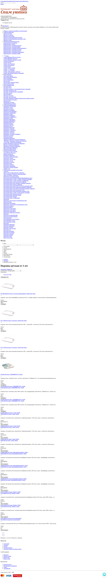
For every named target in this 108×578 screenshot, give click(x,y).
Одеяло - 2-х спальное (9, 70)
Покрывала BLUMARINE (10, 111)
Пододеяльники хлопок (9, 221)
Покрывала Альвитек (9, 129)
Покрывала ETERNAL (9, 115)
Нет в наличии (4, 424)
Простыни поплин (8, 235)
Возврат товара (7, 556)
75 (8, 274)
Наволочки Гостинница (9, 203)
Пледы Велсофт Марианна (10, 77)
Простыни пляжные (9, 233)
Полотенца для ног (8, 160)
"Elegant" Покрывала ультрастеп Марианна (14, 139)
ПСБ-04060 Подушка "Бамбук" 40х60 (10, 493)
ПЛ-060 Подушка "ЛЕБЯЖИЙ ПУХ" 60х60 (11, 374)
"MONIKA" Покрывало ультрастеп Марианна (15, 140)
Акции (5, 567)
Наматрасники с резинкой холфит (12, 53)
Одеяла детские (7, 62)
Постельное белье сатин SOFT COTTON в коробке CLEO (18, 186)
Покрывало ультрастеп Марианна (12, 146)
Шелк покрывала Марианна (11, 147)
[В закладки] (1, 295)
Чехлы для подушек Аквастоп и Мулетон (14, 172)
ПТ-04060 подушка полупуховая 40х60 (10, 519)
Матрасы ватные (8, 33)
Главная (5, 259)
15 (4, 274)
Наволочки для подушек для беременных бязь (15, 200)
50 (7, 274)
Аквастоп (6, 171)
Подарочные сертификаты (10, 565)
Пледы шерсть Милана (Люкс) (11, 82)
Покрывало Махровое (9, 155)
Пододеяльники (7, 217)
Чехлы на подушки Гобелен (10, 216)
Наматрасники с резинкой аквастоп (12, 45)
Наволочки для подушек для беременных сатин (15, 204)
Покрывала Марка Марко (10, 148)
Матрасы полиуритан (9, 36)
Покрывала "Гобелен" (9, 131)
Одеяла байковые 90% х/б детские (12, 57)
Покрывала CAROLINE (10, 113)
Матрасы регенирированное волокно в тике (15, 39)
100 (10, 274)
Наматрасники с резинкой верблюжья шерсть (15, 48)
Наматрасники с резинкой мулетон (12, 50)
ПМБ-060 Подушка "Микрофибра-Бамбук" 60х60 (13, 480)
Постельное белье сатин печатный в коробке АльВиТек (17, 187)
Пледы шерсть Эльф (9, 83)
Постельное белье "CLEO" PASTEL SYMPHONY (16, 180)
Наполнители (7, 101)
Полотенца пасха (8, 163)
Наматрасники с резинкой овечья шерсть (14, 52)
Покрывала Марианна (9, 138)
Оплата (13, 1)
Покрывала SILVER (9, 125)
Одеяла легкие (7, 66)
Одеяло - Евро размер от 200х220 (12, 71)
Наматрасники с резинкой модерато (13, 49)
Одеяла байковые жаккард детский (12, 59)
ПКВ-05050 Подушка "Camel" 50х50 (10, 427)
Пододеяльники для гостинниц (11, 219)
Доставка (8, 1)
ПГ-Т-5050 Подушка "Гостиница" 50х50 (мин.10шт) (14, 347)
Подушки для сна (8, 93)
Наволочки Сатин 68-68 (10, 211)
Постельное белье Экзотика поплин (13, 194)
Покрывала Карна (8, 136)
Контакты (25, 1)
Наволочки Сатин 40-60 (10, 208)
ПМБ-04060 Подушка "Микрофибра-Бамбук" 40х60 (13, 453)
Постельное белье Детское (10, 196)
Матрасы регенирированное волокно (13, 37)
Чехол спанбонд (8, 94)
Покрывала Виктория (9, 127)
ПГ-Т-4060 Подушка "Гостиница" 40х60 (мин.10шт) (14, 320)
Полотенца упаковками (9, 166)
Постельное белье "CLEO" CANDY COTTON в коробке (18, 179)
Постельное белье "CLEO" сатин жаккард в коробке (17, 192)
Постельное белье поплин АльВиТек (13, 184)
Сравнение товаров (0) (6, 269)
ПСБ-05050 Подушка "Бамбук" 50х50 (10, 506)
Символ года (7, 168)
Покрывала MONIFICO (9, 121)
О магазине (3, 1)
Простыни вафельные (9, 225)
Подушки (6, 260)
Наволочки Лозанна (9, 206)
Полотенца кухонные (9, 162)
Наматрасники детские (9, 44)
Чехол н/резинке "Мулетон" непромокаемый (15, 174)
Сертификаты (7, 568)
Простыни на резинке (9, 232)
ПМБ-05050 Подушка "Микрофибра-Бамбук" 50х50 (13, 467)
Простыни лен (7, 229)
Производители (7, 564)
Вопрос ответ (7, 558)
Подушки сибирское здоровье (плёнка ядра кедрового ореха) (19, 98)
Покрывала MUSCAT (9, 122)
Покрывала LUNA (8, 118)
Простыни (6, 223)
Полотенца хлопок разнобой (11, 167)
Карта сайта (6, 557)
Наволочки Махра (8, 207)
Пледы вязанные (8, 78)
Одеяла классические (9, 65)
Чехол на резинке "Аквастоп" (11, 175)
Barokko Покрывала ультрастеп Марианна (14, 143)
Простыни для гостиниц (10, 228)
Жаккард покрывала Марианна (11, 144)
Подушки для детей (8, 95)
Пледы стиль (7, 81)
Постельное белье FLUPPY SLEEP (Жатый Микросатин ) (18, 178)
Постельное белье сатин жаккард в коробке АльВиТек (17, 183)
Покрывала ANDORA (9, 110)
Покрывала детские (8, 135)
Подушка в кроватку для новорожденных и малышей (17, 89)
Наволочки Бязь (8, 202)
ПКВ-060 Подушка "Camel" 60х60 (9, 440)
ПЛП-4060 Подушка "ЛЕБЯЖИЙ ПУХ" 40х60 (12, 387)
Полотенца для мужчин (9, 159)
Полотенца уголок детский (10, 151)
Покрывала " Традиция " (10, 130)
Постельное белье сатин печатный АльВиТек (15, 182)
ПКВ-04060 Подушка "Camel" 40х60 (10, 414)
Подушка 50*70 (7, 86)
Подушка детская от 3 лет (10, 90)
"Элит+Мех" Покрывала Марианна (12, 142)
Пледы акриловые (8, 75)
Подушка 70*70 (7, 87)
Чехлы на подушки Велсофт (11, 215)
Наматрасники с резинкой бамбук (12, 47)
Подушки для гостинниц (10, 97)
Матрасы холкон (8, 40)
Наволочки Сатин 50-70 (10, 210)
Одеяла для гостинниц (9, 63)
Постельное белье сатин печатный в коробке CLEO (16, 191)
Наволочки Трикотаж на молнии (12, 212)
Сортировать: (4, 270)
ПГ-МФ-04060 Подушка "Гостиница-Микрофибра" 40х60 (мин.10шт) (18, 293)
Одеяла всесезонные (9, 61)
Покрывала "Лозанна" (9, 133)
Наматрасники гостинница (10, 43)
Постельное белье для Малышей (12, 198)
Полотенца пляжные (9, 164)
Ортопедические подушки (10, 99)
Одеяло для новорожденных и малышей (14, 73)
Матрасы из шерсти (8, 35)
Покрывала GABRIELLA (10, 117)
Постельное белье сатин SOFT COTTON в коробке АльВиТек (19, 188)
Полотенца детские (8, 158)
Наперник (6, 214)
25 (5, 274)
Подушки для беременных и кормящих (13, 91)
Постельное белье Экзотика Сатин (12, 195)
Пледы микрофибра (8, 79)
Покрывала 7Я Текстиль (10, 106)
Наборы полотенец (8, 154)
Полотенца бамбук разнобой (11, 156)
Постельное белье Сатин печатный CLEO (14, 190)
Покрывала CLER (8, 114)
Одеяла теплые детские (9, 67)
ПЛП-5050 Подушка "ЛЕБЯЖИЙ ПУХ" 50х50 (12, 400)
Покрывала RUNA (8, 123)
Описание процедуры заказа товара (12, 549)
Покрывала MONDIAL (9, 119)
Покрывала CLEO (8, 107)
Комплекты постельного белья (11, 176)
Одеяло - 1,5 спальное (9, 69)
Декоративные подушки (10, 103)
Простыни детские (8, 227)
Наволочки (6, 199)
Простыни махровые (9, 231)
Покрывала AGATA (9, 109)
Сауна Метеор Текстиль (9, 152)
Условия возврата (19, 1)
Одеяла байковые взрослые (10, 58)
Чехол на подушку (8, 237)
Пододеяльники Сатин (9, 220)
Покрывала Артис (8, 126)
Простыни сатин (8, 236)
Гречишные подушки (9, 102)
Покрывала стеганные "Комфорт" (12, 134)
